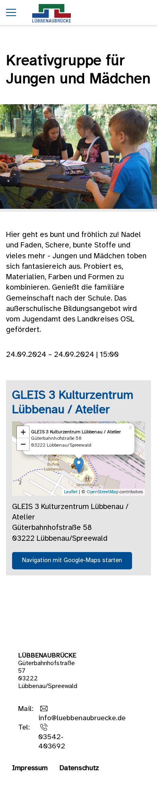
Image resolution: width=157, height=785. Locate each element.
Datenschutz (79, 768)
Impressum (30, 768)
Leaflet (71, 492)
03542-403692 (51, 741)
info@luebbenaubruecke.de (82, 718)
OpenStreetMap (102, 492)
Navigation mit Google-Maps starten (72, 560)
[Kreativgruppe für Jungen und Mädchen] (51, 25)
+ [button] (23, 432)
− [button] (23, 444)
